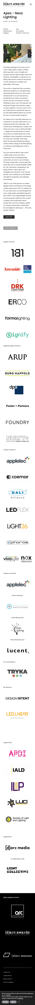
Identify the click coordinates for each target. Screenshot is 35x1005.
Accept (5, 1002)
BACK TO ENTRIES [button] (10, 228)
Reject (13, 1002)
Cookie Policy (7, 975)
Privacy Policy (7, 979)
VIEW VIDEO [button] (9, 217)
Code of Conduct (8, 982)
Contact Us (6, 972)
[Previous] (5, 57)
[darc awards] (14, 4)
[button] (30, 4)
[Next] (29, 57)
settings (20, 998)
